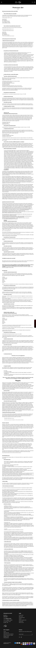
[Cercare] (32, 2)
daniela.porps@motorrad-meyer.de (9, 35)
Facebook (12, 418)
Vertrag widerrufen (6, 637)
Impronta (20, 618)
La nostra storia (21, 615)
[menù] (2, 2)
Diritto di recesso (21, 622)
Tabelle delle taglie (6, 632)
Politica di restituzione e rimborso (8, 635)
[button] (35, 324)
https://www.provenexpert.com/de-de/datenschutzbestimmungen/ (11, 452)
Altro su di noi (21, 616)
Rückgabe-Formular (6, 636)
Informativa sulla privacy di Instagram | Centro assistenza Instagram (13, 419)
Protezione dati (21, 621)
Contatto (5, 631)
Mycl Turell (6, 642)
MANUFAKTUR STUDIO (6, 643)
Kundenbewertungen (22, 617)
